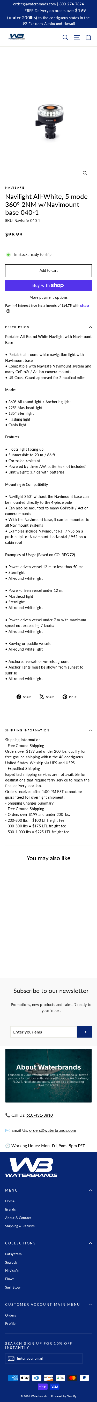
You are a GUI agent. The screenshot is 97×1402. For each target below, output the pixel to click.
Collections (20, 1243)
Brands (10, 1209)
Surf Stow (12, 1287)
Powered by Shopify (63, 1396)
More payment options (48, 297)
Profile (10, 1323)
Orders (10, 1315)
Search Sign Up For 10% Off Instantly (38, 1345)
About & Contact (18, 1218)
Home (9, 1201)
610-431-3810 (39, 1115)
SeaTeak (11, 1262)
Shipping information (27, 730)
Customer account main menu (42, 1304)
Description (17, 327)
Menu (11, 1190)
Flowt (9, 1279)
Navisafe (15, 187)
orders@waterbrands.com (52, 1130)
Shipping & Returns (20, 1226)
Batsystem (13, 1254)
